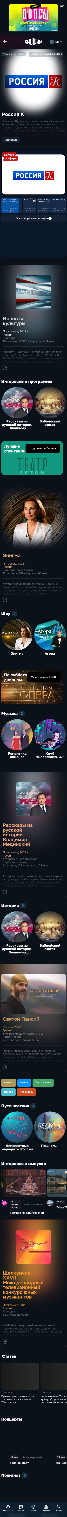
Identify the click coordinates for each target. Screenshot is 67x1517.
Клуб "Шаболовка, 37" (49, 755)
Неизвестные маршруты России (17, 1147)
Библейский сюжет (50, 423)
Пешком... (50, 1146)
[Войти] (52, 42)
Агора (50, 653)
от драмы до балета (43, 448)
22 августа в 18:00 (43, 677)
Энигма (17, 653)
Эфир (21, 54)
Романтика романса (17, 755)
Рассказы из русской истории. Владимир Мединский (17, 426)
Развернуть (10, 139)
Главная (7, 54)
